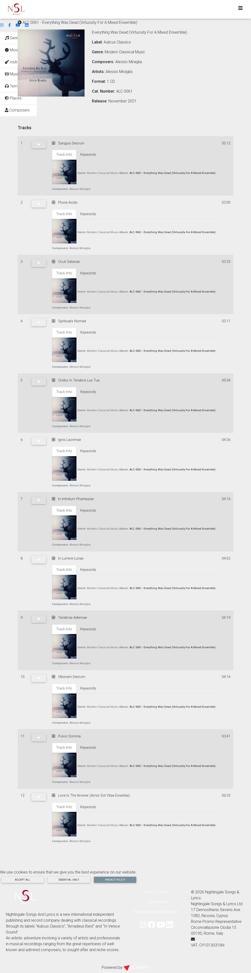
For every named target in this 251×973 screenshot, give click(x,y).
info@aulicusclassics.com (218, 939)
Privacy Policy (115, 879)
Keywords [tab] (88, 155)
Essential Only (69, 879)
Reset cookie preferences (156, 911)
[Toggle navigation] (240, 9)
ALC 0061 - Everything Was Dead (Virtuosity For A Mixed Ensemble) (172, 173)
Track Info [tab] (64, 155)
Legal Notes (156, 902)
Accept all (22, 879)
